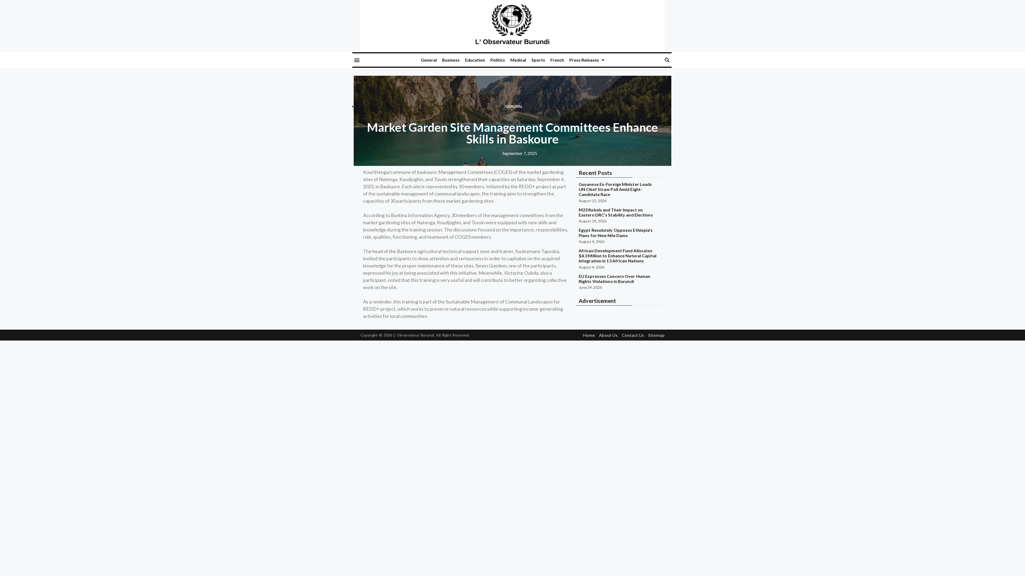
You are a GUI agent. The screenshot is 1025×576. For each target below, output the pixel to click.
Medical (518, 59)
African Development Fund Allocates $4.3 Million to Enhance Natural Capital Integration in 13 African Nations (617, 255)
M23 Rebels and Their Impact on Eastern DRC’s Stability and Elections (616, 212)
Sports (538, 59)
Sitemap (656, 335)
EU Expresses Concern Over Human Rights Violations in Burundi (614, 279)
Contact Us (633, 335)
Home (589, 335)
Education (475, 59)
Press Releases (584, 59)
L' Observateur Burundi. (414, 335)
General (429, 59)
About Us (608, 335)
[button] (356, 60)
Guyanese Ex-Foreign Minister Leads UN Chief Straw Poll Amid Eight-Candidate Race (615, 189)
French (557, 59)
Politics (497, 59)
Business (451, 59)
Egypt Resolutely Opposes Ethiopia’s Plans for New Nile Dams (616, 232)
